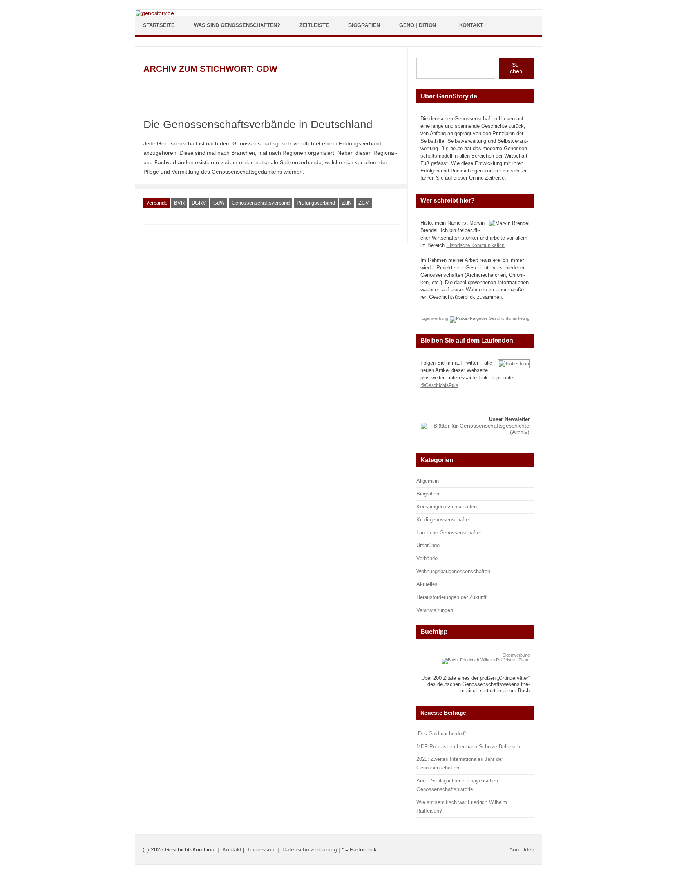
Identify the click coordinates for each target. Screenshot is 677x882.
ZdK (346, 203)
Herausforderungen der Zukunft (451, 597)
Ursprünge (428, 545)
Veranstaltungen (434, 610)
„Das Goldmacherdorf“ (441, 734)
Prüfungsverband (316, 203)
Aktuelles (427, 584)
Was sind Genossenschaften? (237, 25)
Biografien (364, 25)
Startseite (159, 25)
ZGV (363, 203)
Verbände (156, 203)
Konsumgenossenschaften (446, 507)
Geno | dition (417, 25)
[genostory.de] (154, 13)
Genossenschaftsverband (261, 203)
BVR (179, 203)
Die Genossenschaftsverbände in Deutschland (258, 124)
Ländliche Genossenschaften (449, 532)
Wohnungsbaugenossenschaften (453, 571)
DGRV (199, 203)
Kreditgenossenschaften (443, 520)
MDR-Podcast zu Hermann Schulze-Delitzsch (468, 747)
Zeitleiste (314, 25)
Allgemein (427, 481)
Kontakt (471, 25)
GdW (218, 203)
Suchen (516, 68)
